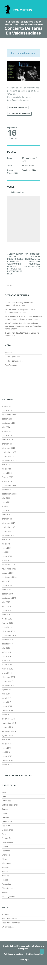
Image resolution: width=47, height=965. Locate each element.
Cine (4, 796)
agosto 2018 (7, 644)
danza (4, 813)
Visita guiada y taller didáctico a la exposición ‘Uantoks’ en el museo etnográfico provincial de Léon (15, 264)
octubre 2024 (8, 419)
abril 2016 (6, 752)
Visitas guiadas (8, 896)
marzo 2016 (7, 756)
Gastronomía (7, 842)
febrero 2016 (7, 760)
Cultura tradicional (9, 805)
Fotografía (6, 838)
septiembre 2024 (9, 423)
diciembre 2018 (8, 631)
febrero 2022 (7, 514)
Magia (4, 859)
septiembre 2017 (9, 685)
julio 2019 (6, 602)
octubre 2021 (7, 531)
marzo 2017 (7, 706)
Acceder (8, 352)
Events (15, 22)
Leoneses (6, 851)
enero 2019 (7, 627)
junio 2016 (6, 744)
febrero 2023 (7, 477)
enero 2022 (7, 519)
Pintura (5, 880)
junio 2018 (6, 652)
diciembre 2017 (8, 677)
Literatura (6, 855)
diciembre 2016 (8, 719)
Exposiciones (7, 830)
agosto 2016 (7, 735)
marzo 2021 (7, 556)
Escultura (6, 826)
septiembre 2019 (9, 598)
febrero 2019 (7, 623)
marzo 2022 (7, 510)
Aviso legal (24, 959)
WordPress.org (11, 365)
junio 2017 (6, 698)
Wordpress (23, 949)
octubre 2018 (7, 639)
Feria (4, 834)
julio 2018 (6, 648)
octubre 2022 (7, 489)
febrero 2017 (7, 710)
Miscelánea (6, 863)
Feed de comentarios (13, 361)
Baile (4, 792)
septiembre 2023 (9, 460)
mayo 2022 (6, 502)
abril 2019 (6, 614)
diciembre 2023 (8, 448)
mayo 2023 (7, 473)
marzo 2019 (7, 619)
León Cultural (11, 946)
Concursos (6, 801)
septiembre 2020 (9, 577)
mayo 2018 (6, 656)
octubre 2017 (7, 681)
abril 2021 (6, 552)
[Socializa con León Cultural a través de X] (31, 2)
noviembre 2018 (9, 635)
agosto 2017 (7, 689)
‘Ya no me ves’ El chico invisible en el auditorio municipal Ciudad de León (32, 261)
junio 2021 (6, 544)
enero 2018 (7, 673)
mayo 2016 (6, 748)
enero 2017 (6, 714)
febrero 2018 (7, 669)
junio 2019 (6, 606)
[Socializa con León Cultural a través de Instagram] (24, 2)
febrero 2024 (7, 439)
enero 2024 (7, 444)
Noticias (5, 876)
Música (37, 22)
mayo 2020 (7, 585)
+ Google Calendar (18, 107)
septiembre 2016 (9, 731)
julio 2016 (6, 739)
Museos (5, 867)
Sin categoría (7, 888)
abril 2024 (6, 431)
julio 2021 (6, 539)
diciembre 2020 (8, 564)
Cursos (5, 809)
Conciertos (27, 22)
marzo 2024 (7, 435)
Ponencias (6, 884)
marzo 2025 (7, 410)
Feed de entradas (12, 357)
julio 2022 (6, 498)
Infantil (5, 846)
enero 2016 (7, 764)
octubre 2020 (8, 573)
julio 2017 (6, 694)
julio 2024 (6, 427)
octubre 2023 (8, 456)
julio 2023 (6, 464)
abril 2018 (6, 660)
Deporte (5, 817)
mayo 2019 (6, 610)
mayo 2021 (6, 548)
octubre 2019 (7, 594)
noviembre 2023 (9, 452)
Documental (7, 821)
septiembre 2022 (9, 494)
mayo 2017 (6, 702)
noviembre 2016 (9, 723)
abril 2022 (6, 506)
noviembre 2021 (9, 527)
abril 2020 (6, 589)
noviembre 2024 (9, 414)
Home (7, 22)
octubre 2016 (7, 727)
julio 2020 (6, 581)
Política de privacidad (13, 954)
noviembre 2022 (9, 485)
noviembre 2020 (9, 569)
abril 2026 (6, 406)
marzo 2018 (7, 664)
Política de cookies (34, 954)
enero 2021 (6, 560)
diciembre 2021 (8, 523)
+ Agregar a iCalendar (19, 114)
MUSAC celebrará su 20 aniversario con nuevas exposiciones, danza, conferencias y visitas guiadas (23, 326)
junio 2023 (6, 469)
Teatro (4, 892)
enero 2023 (7, 481)
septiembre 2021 (9, 535)
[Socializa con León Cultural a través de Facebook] (39, 2)
